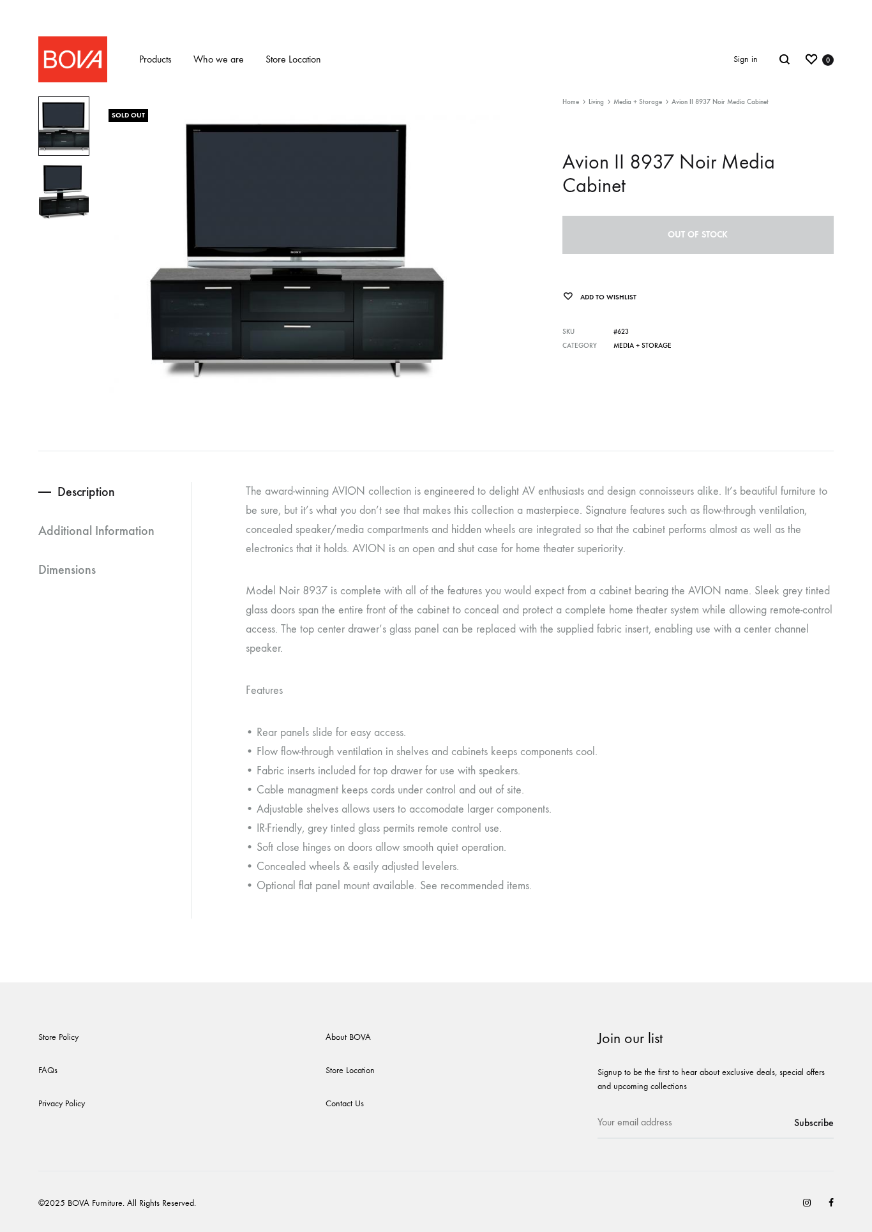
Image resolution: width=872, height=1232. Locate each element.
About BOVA (348, 1037)
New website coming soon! (436, 11)
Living (596, 102)
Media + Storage (637, 102)
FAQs (47, 1070)
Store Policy (58, 1037)
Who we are (218, 59)
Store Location (293, 59)
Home (570, 102)
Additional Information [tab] (96, 530)
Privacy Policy (61, 1103)
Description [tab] (86, 491)
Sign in (745, 59)
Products (155, 59)
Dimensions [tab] (67, 569)
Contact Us (345, 1103)
